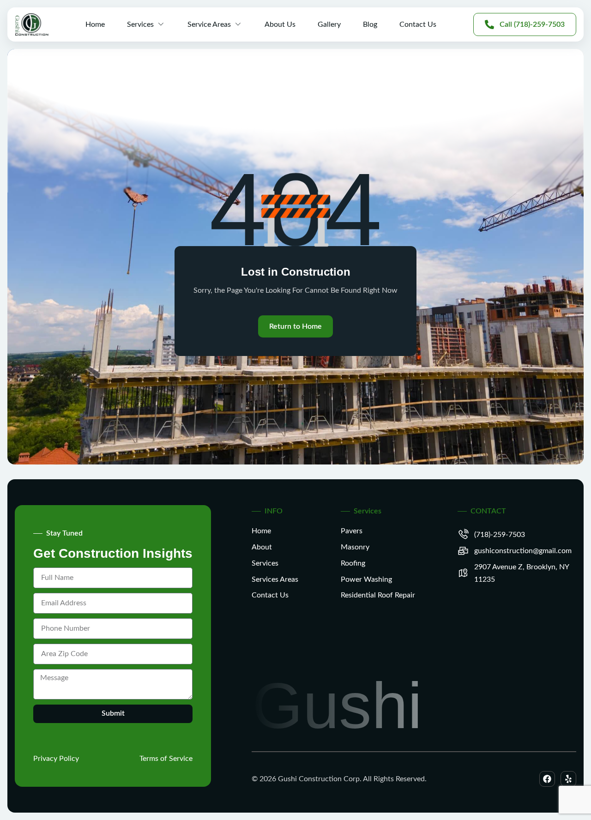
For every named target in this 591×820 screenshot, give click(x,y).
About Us (280, 24)
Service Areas (209, 24)
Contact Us (417, 24)
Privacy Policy (56, 758)
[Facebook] (547, 779)
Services (140, 24)
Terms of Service (166, 758)
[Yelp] (568, 779)
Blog (370, 24)
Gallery (329, 24)
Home (95, 24)
